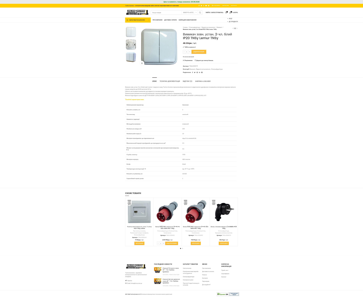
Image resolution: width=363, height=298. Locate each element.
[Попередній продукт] (233, 28)
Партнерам (205, 281)
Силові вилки (167, 233)
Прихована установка (139, 231)
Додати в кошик (198, 51)
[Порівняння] (151, 202)
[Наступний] (237, 28)
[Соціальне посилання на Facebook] (199, 5)
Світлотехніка (187, 268)
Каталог (223, 277)
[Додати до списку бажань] (151, 210)
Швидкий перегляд (151, 206)
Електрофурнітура (194, 27)
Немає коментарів (174, 274)
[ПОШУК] (200, 12)
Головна (185, 27)
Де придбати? (206, 284)
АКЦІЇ (230, 18)
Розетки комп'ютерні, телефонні (139, 233)
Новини (204, 274)
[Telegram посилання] (202, 72)
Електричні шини (188, 280)
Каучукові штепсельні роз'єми (223, 233)
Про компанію (206, 268)
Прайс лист (224, 270)
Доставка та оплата (208, 271)
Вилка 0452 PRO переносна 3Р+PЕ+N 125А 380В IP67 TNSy (167, 227)
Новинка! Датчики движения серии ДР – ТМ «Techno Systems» (171, 281)
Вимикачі (219, 27)
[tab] (154, 80)
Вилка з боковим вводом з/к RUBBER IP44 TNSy (224, 227)
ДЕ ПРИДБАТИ (233, 21)
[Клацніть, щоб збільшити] (142, 63)
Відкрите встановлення (208, 27)
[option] (131, 32)
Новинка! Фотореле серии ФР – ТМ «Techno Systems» (171, 270)
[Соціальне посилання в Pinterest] (208, 5)
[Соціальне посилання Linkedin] (199, 72)
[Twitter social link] (201, 5)
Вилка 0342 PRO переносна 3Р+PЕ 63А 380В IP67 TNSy (195, 227)
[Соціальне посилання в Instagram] (203, 5)
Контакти (205, 278)
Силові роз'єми (173, 231)
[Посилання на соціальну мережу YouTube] (206, 5)
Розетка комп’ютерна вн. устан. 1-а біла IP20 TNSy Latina (139, 227)
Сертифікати (225, 273)
